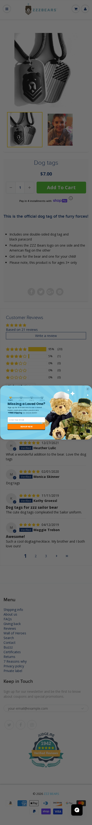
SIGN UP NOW (26, 426)
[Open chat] (77, 810)
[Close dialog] (87, 389)
